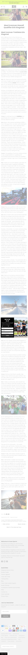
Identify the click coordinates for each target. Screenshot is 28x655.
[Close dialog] (26, 318)
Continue (7, 335)
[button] (3, 654)
